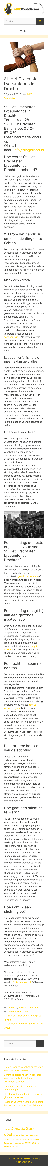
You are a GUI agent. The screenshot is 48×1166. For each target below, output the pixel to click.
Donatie (12, 1011)
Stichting (34, 1007)
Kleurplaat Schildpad (11, 1139)
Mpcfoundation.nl (24, 1162)
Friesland (24, 1007)
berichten (25, 1159)
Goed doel (22, 1011)
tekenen (29, 1142)
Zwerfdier (14, 1147)
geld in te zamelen (28, 576)
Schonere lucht (19, 1143)
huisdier (17, 1135)
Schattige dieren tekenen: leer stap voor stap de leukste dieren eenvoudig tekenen (23, 1078)
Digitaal (7, 1129)
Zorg (37, 1143)
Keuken (35, 1135)
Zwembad (7, 1147)
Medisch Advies (25, 1139)
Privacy (35, 1159)
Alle (19, 1159)
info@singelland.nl (28, 150)
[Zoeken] (40, 21)
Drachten (12, 1007)
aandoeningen (11, 337)
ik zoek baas (27, 1135)
